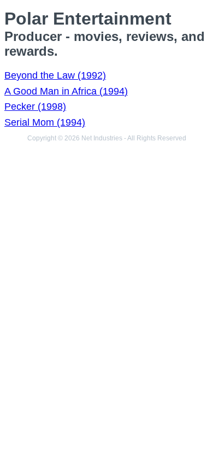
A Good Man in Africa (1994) (66, 91)
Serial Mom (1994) (44, 122)
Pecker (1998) (35, 106)
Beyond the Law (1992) (55, 75)
